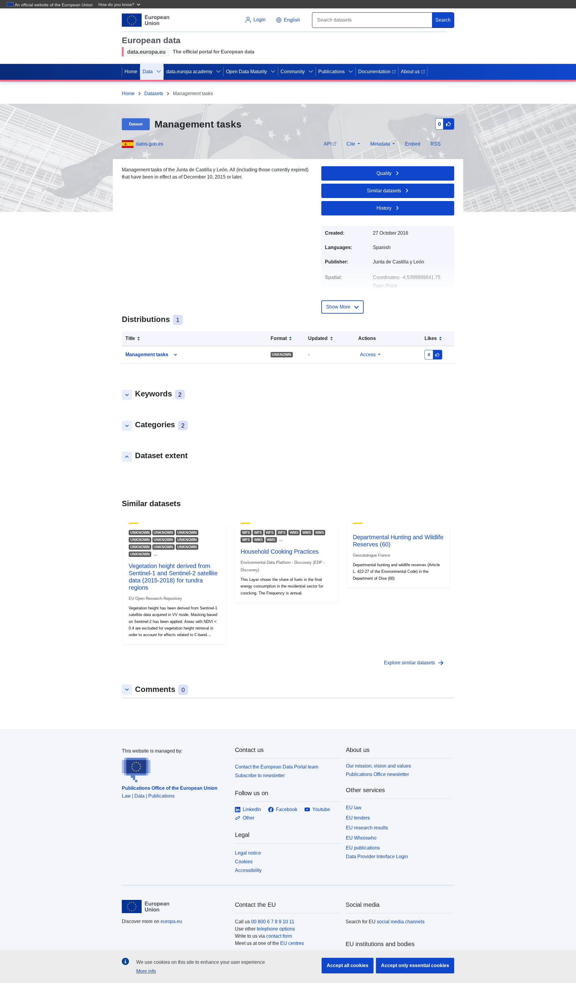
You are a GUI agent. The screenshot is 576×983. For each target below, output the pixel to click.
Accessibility (248, 870)
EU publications (363, 847)
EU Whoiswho (361, 837)
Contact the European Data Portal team (276, 766)
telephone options (276, 928)
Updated (318, 338)
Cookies (244, 861)
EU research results (367, 827)
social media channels (400, 921)
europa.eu (171, 921)
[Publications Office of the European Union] (175, 768)
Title (130, 338)
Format (279, 338)
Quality (384, 173)
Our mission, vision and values (378, 765)
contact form (279, 936)
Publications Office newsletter (377, 774)
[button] (120, 4)
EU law (354, 807)
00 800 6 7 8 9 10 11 (272, 921)
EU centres (292, 943)
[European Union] (175, 906)
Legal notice (248, 852)
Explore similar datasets (414, 662)
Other (248, 817)
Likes (430, 338)
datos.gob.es (149, 143)
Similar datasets (384, 190)
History (384, 208)
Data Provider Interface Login (377, 856)
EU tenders (358, 817)
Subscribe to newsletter (260, 775)
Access (368, 354)
